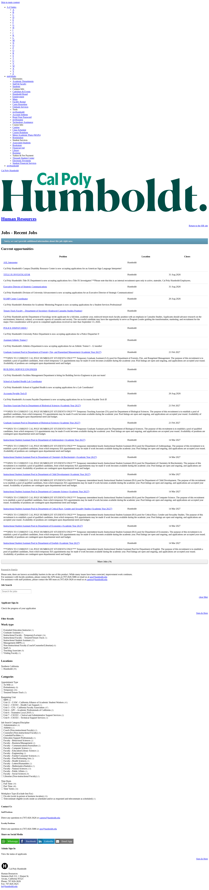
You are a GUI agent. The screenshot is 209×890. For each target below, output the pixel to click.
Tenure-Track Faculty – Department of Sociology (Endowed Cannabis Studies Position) (42, 311)
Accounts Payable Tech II (15, 393)
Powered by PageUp (9, 569)
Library (16, 150)
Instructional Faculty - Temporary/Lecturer (24, 635)
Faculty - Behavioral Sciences (18, 740)
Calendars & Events (21, 91)
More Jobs (104, 561)
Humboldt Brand (20, 94)
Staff (7, 648)
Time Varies (10, 789)
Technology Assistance (23, 122)
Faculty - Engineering (14, 753)
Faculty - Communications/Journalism (22, 745)
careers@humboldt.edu (97, 579)
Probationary (10, 687)
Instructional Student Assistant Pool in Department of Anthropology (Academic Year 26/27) (44, 440)
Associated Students (22, 143)
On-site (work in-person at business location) (25, 796)
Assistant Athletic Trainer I (15, 340)
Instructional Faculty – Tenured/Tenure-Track (25, 638)
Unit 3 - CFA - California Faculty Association (26, 707)
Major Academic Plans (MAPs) (27, 135)
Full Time (9, 783)
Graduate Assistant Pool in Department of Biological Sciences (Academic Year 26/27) (41, 423)
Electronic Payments (22, 160)
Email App (67, 841)
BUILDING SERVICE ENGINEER (20, 369)
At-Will (8, 685)
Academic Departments (23, 81)
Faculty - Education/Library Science (21, 750)
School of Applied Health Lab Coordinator (22, 381)
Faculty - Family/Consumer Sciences (21, 756)
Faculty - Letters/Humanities (17, 763)
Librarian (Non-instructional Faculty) (21, 776)
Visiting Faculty (12, 653)
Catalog (16, 127)
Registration (18, 137)
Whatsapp (13, 841)
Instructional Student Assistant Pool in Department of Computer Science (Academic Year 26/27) (46, 491)
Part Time (9, 786)
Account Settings (20, 114)
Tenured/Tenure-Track (15, 692)
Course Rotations (20, 132)
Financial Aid (19, 148)
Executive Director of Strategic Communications (25, 286)
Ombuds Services (20, 107)
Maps (15, 99)
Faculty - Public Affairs (15, 771)
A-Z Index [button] (11, 7)
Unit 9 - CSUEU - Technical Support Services (25, 718)
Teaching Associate (13, 650)
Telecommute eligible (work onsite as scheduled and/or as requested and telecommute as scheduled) (49, 799)
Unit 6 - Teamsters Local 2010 (18, 712)
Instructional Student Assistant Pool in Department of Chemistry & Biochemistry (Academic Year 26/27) (50, 457)
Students (16, 86)
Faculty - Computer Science (17, 748)
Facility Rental (19, 102)
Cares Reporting (20, 104)
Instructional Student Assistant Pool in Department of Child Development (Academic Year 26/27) (46, 474)
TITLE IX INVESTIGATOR (16, 274)
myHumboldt (18, 112)
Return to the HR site (198, 225)
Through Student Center (23, 158)
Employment (18, 96)
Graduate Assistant (13, 632)
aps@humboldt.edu (98, 577)
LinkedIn (48, 841)
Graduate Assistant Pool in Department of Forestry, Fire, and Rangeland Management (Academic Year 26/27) (52, 352)
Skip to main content (10, 2)
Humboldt (10, 669)
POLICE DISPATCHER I (15, 328)
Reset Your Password (22, 117)
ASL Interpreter (10, 262)
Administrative (11, 725)
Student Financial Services (24, 163)
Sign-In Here (202, 613)
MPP (7, 700)
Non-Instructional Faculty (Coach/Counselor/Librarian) (29, 645)
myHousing (18, 119)
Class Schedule (19, 130)
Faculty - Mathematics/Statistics (19, 766)
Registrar (17, 153)
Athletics (9, 727)
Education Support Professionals (19, 738)
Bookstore (17, 145)
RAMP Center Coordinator (15, 299)
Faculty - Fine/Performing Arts (18, 758)
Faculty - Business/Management (19, 743)
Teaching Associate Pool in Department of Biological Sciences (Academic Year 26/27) (42, 405)
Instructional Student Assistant (19, 640)
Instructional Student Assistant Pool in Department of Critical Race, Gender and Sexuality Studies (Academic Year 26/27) (57, 509)
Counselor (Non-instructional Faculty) (22, 733)
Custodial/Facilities (13, 735)
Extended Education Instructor (18, 630)
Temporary (10, 690)
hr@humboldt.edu (9, 886)
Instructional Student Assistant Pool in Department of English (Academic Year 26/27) (41, 543)
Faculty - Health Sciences (16, 761)
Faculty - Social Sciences (16, 773)
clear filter (203, 597)
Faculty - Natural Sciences (17, 768)
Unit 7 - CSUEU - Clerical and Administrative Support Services (33, 715)
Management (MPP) (14, 643)
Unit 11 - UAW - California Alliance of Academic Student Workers (35, 702)
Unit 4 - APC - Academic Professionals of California (28, 710)
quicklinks (11, 76)
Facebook (31, 841)
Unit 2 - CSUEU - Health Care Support (22, 705)
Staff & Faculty (19, 84)
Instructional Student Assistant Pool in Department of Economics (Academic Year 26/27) (43, 526)
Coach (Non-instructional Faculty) (20, 730)
